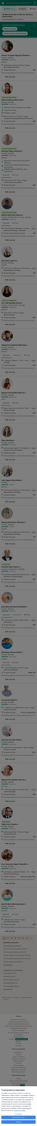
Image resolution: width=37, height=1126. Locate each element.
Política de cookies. (20, 1110)
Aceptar (18, 1122)
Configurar (18, 1114)
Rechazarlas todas (18, 1117)
